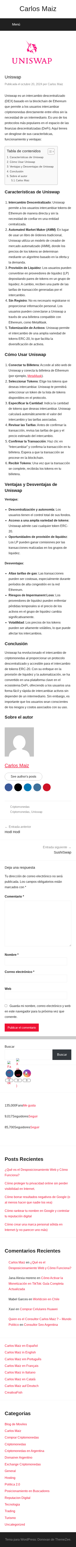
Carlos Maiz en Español (21, 1345)
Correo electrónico (19, 971)
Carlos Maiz (38, 9)
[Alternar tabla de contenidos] (49, 151)
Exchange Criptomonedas (23, 1464)
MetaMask (34, 376)
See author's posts (23, 776)
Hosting (10, 1477)
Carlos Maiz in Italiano (20, 1372)
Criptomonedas (20, 806)
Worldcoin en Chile (46, 1299)
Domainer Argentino (18, 1457)
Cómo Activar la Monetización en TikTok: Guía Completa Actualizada (36, 1283)
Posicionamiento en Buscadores (27, 1491)
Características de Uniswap (26, 157)
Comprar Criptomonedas (22, 1437)
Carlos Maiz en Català (20, 1379)
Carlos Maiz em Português (23, 1359)
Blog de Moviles (16, 1424)
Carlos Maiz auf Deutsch (22, 1386)
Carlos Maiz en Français (21, 1365)
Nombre (12, 954)
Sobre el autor (18, 176)
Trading (10, 1511)
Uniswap (36, 811)
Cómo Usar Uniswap (22, 161)
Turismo (10, 1518)
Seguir (33, 1116)
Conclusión (16, 171)
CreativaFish (13, 1392)
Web (8, 988)
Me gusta (29, 1105)
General (10, 1471)
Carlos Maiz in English (20, 1352)
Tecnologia (12, 1504)
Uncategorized (15, 1524)
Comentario (14, 896)
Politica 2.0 (12, 1484)
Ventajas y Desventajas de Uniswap (32, 166)
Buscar (9, 1046)
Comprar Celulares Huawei (39, 1309)
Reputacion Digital (17, 1497)
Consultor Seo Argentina (41, 1324)
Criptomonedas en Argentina (24, 1451)
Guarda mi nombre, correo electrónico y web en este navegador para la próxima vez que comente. (38, 1011)
